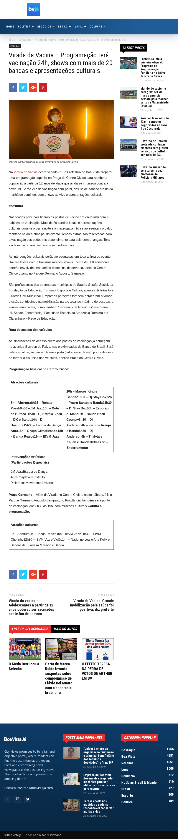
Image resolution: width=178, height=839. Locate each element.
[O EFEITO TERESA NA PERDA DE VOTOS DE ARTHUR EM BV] (98, 649)
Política (24, 26)
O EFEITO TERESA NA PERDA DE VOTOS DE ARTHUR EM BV (97, 671)
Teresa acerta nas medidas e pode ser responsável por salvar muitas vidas (98, 806)
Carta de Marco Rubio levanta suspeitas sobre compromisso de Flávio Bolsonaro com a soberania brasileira (58, 678)
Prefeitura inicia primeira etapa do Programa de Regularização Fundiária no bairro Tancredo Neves (153, 67)
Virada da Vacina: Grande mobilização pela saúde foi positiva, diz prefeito (92, 605)
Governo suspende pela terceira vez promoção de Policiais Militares (153, 172)
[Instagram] (17, 799)
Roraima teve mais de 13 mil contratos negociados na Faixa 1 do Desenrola (154, 123)
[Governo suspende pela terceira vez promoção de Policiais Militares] (128, 171)
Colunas (96, 26)
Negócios (44, 26)
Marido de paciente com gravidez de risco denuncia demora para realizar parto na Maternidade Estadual (154, 97)
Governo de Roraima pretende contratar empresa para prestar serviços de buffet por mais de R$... (154, 148)
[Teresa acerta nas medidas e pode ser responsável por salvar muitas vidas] (71, 805)
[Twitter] (27, 799)
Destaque (25, 40)
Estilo (63, 26)
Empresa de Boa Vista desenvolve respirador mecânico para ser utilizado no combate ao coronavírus (99, 782)
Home (10, 26)
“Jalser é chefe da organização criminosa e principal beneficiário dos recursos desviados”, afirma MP (98, 755)
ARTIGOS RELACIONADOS (29, 629)
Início (12, 40)
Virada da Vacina (26, 172)
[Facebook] (7, 799)
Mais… (78, 26)
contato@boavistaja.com (35, 788)
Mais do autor (65, 629)
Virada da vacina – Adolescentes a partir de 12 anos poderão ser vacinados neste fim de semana (31, 607)
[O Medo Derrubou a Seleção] (25, 649)
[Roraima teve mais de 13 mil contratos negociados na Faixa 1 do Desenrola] (128, 122)
